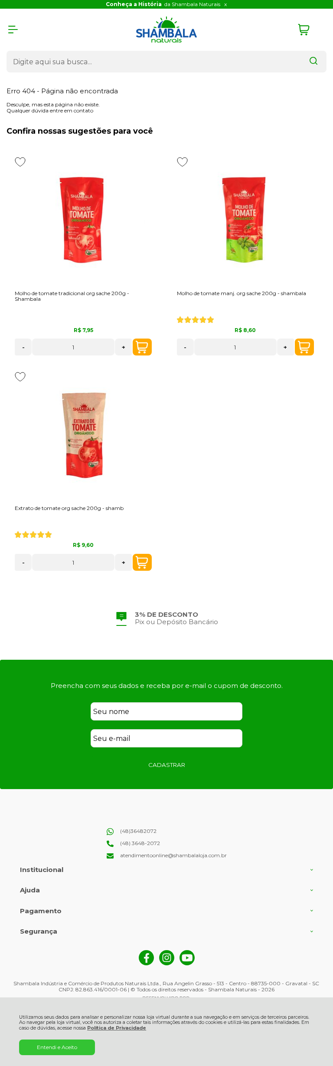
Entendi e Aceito (57, 1047)
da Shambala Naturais (163, 4)
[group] (166, 618)
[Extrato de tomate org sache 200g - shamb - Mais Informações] (83, 435)
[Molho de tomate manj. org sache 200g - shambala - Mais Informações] (245, 220)
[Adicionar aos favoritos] (20, 162)
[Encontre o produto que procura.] (313, 61)
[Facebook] (146, 963)
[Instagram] (166, 963)
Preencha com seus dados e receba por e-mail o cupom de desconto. (167, 685)
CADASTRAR (166, 764)
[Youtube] (187, 963)
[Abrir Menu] (13, 29)
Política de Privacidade (116, 1028)
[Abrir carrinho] (310, 30)
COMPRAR (142, 347)
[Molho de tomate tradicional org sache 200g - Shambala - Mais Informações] (83, 220)
